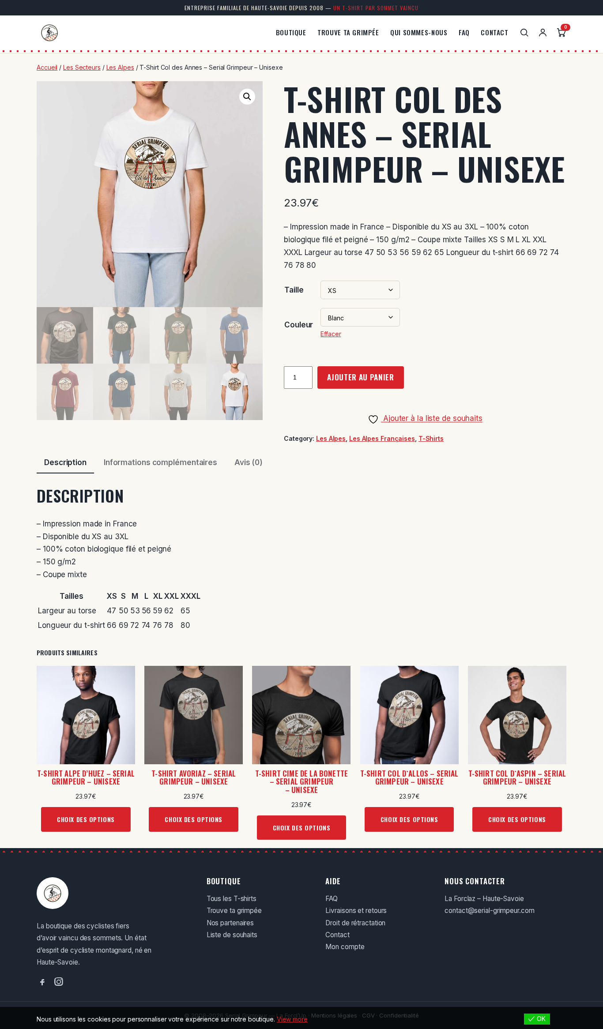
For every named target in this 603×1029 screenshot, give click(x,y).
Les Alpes (120, 67)
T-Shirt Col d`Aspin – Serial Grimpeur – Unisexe (517, 778)
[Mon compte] (543, 32)
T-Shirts (431, 438)
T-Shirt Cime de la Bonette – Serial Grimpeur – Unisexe (301, 782)
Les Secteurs (82, 67)
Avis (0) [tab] (248, 462)
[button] (247, 97)
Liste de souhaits (232, 935)
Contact (494, 32)
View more (292, 1019)
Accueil (47, 67)
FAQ (464, 32)
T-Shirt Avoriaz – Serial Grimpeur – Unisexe (193, 778)
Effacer (330, 334)
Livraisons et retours (356, 910)
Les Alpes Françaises (382, 438)
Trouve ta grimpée (348, 32)
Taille (293, 289)
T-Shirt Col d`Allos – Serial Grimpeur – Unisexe (409, 778)
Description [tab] (65, 462)
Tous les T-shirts (231, 898)
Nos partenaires (230, 923)
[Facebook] (42, 981)
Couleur (298, 324)
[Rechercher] (524, 32)
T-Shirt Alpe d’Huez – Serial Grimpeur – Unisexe (86, 778)
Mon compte (344, 947)
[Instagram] (58, 981)
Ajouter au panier (360, 377)
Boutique (291, 32)
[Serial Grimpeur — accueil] (49, 32)
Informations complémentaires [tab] (160, 462)
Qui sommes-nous (418, 32)
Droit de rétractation (355, 923)
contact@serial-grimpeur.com (489, 910)
